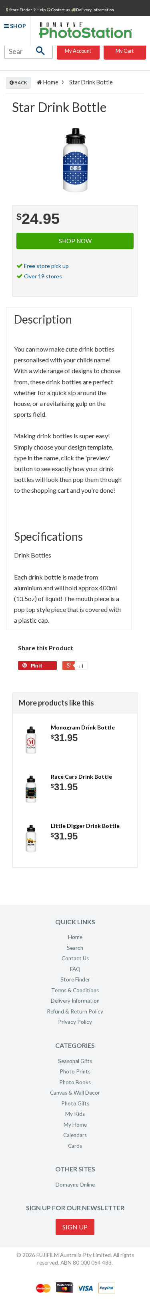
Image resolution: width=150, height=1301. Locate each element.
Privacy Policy (75, 1022)
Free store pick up (46, 265)
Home (50, 82)
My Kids (75, 1114)
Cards (75, 1146)
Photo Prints (75, 1071)
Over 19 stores (43, 276)
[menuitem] (19, 9)
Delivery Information (94, 9)
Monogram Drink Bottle (83, 727)
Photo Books (75, 1082)
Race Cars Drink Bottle (81, 776)
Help (41, 9)
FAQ (75, 969)
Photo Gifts (75, 1103)
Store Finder (75, 979)
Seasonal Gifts (75, 1061)
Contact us (60, 9)
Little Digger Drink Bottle (85, 825)
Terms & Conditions (75, 990)
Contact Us (75, 958)
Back (20, 83)
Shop (17, 25)
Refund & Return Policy (75, 1011)
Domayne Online (75, 1184)
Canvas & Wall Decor (75, 1092)
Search (75, 948)
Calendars (75, 1135)
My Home (75, 1124)
